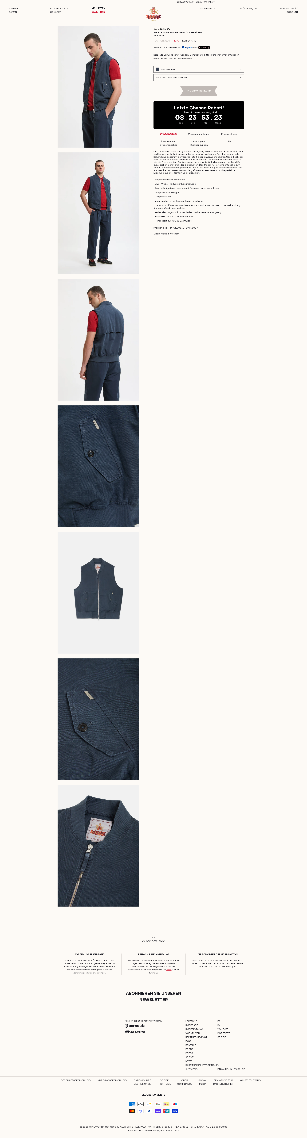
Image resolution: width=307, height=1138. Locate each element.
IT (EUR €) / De (248, 9)
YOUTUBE (222, 1029)
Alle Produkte (59, 9)
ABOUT (189, 1057)
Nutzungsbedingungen (112, 1080)
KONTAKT (190, 1045)
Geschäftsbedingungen (76, 1080)
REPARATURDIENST (196, 1037)
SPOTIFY (222, 1037)
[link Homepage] (153, 14)
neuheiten (98, 9)
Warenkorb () (289, 9)
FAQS (188, 1041)
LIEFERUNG (191, 1021)
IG (218, 1025)
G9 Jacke (55, 12)
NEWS (188, 1061)
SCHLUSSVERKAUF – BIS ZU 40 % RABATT (196, 2)
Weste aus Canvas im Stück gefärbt (178, 33)
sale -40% (98, 12)
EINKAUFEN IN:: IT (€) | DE (231, 1069)
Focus (189, 1049)
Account (292, 12)
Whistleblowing (250, 1080)
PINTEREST (223, 1033)
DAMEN (13, 12)
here (169, 970)
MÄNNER (13, 9)
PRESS (189, 1053)
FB (218, 1021)
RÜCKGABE (191, 1025)
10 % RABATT (208, 9)
